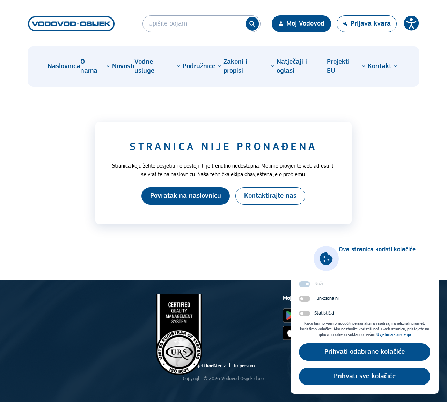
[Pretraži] (252, 24)
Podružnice (199, 66)
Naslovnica (63, 66)
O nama (88, 66)
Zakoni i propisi (235, 66)
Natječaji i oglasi (292, 66)
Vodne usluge (144, 66)
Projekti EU (338, 66)
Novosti (123, 66)
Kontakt (379, 66)
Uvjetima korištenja (393, 335)
